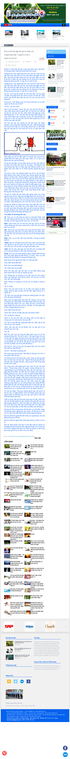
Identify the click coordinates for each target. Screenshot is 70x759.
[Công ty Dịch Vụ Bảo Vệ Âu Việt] (35, 13)
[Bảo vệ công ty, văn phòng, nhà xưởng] (41, 32)
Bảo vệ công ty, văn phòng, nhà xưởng (41, 36)
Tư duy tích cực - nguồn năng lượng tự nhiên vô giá (37, 529)
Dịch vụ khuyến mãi (29, 711)
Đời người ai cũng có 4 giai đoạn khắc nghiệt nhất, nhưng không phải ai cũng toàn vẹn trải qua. (37, 606)
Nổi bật (51, 51)
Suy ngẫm (41, 58)
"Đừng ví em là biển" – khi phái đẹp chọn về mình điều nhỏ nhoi (17, 556)
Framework (13, 65)
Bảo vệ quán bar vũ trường (13, 716)
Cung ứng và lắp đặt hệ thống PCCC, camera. (17, 713)
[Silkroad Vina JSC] (9, 626)
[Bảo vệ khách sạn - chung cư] (25, 32)
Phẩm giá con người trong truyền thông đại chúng (17, 508)
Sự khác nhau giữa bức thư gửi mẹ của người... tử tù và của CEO (16, 515)
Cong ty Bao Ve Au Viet (13, 61)
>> (15, 37)
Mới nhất (52, 56)
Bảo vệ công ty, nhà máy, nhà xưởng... (15, 711)
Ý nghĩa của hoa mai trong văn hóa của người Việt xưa (16, 446)
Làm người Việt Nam (15, 500)
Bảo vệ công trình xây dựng (49, 714)
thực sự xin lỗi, (30, 436)
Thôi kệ (32, 534)
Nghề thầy (33, 451)
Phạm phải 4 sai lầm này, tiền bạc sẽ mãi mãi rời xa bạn (37, 549)
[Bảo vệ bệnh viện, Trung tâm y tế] (57, 32)
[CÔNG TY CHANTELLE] (29, 626)
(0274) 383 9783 (52, 119)
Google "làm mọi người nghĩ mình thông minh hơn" (16, 488)
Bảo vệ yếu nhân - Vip (40, 711)
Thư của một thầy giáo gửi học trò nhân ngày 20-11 (36, 446)
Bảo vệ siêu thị (20, 714)
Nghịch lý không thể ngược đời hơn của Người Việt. (36, 481)
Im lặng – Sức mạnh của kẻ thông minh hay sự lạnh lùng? (37, 522)
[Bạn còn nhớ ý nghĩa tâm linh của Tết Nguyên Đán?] (56, 159)
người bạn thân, (23, 436)
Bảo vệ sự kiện (8, 35)
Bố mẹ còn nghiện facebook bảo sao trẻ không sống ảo (16, 563)
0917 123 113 (51, 125)
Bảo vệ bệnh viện (61, 714)
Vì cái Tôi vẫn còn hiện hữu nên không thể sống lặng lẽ (17, 584)
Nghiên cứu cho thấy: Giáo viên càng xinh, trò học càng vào (17, 453)
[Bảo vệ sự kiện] (9, 32)
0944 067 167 (51, 113)
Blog (9, 65)
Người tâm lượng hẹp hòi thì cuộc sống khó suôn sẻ (17, 613)
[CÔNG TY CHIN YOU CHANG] (50, 626)
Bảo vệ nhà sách (24, 716)
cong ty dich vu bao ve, (13, 436)
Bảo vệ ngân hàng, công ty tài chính (33, 714)
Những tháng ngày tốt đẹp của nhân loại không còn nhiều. (37, 494)
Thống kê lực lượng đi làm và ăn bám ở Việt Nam (36, 501)
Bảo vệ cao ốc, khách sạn (51, 713)
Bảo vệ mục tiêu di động (35, 716)
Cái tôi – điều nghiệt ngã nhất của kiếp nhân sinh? (17, 570)
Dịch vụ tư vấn (32, 713)
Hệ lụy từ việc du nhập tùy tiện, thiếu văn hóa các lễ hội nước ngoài (36, 515)
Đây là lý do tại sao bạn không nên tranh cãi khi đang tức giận (37, 542)
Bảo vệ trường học (11, 714)
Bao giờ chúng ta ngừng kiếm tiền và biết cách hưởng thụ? (17, 494)
